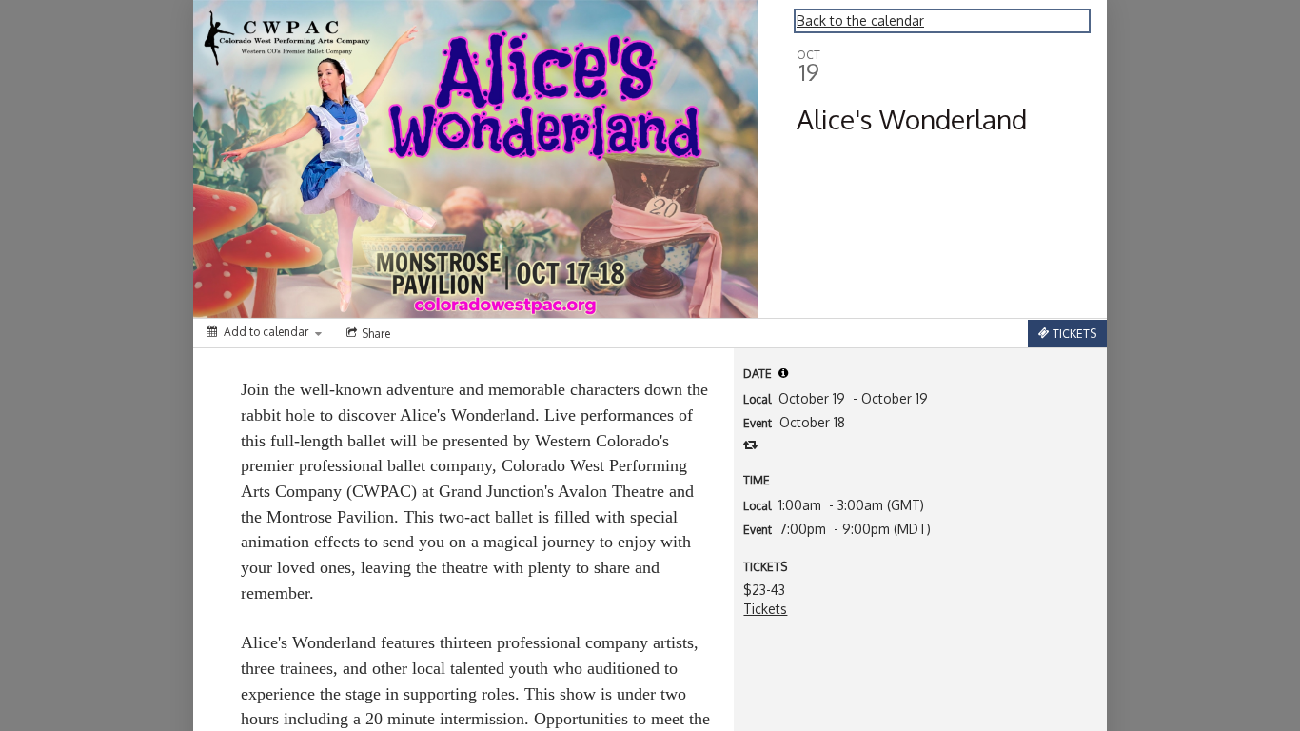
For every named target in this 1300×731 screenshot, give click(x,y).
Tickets (765, 609)
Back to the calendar (860, 20)
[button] (783, 373)
